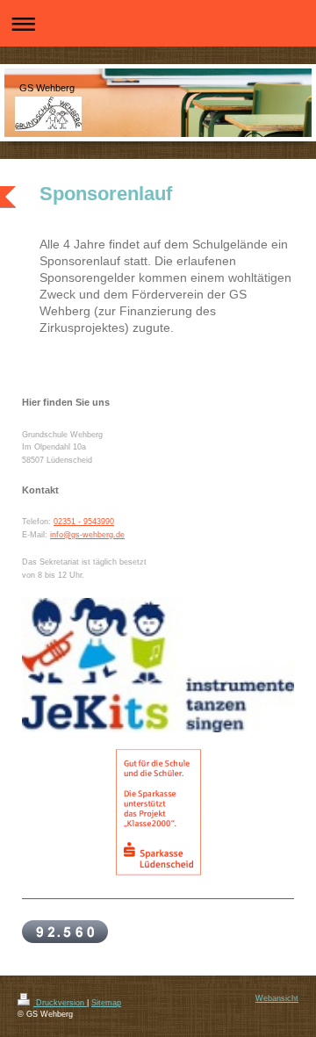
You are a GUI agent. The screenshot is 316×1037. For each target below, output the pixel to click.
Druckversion (60, 1002)
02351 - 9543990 (84, 521)
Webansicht (276, 998)
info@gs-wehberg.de (87, 534)
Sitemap (106, 1002)
